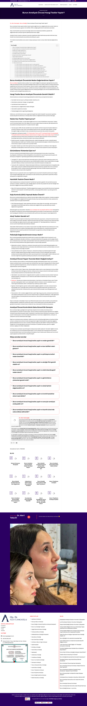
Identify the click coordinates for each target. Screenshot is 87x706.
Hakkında (40, 4)
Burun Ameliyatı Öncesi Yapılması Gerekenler (70, 663)
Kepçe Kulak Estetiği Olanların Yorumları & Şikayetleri (72, 624)
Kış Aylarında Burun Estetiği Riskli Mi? (28, 499)
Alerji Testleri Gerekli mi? (18, 56)
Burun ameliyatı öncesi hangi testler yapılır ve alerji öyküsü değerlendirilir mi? (30, 72)
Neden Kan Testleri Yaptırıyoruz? (19, 50)
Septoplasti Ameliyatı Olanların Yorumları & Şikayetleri (72, 619)
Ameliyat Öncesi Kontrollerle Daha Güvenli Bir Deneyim (25, 61)
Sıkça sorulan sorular (18, 62)
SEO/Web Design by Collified (55, 698)
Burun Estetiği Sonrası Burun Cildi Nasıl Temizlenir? (41, 483)
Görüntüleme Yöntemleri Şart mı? (19, 52)
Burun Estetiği (43, 10)
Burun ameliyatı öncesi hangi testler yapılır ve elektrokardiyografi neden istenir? (31, 69)
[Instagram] (11, 443)
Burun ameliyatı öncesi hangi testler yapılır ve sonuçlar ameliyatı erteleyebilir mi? (31, 75)
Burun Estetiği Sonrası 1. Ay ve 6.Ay (68, 688)
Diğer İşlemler (63, 4)
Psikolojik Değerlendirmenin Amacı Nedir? (21, 58)
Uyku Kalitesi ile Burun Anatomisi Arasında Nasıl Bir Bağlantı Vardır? (72, 641)
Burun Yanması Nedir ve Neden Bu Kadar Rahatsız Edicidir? (71, 674)
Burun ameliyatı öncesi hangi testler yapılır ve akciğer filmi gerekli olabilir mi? (30, 68)
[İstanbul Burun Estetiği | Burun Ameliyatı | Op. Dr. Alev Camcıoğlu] (29, 1)
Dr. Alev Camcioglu (14, 23)
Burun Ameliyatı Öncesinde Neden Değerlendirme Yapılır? (24, 47)
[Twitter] (14, 443)
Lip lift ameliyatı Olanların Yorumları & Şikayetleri (71, 622)
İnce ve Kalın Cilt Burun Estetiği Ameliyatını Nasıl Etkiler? (73, 652)
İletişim (75, 4)
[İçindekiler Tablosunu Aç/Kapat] (56, 45)
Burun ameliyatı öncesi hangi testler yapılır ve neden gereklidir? (28, 64)
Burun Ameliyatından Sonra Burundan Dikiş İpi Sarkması (73, 685)
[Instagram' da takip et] (28, 517)
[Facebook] (13, 443)
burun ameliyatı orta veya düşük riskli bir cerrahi (41, 209)
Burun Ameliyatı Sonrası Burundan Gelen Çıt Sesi (53, 465)
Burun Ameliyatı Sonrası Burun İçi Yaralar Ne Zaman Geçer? (72, 680)
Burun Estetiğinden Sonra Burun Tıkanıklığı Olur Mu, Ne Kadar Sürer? (41, 500)
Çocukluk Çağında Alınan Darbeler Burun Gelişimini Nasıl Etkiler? (72, 649)
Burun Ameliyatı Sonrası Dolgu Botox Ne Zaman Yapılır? (15, 500)
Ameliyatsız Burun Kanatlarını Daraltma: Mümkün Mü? (72, 677)
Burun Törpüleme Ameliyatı (53, 482)
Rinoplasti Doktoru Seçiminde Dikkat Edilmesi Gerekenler (70, 660)
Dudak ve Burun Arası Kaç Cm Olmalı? (69, 654)
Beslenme (13, 280)
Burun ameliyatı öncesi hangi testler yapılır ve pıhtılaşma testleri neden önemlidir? (31, 67)
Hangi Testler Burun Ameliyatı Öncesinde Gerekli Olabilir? (24, 48)
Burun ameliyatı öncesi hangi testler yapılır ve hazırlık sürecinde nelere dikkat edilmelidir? (33, 76)
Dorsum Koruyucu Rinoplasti (15, 464)
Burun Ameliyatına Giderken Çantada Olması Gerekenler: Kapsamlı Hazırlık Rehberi (70, 670)
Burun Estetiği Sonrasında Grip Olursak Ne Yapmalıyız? (72, 657)
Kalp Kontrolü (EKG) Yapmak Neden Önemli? (22, 55)
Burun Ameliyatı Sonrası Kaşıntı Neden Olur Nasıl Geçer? (28, 465)
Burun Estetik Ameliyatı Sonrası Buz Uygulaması (15, 483)
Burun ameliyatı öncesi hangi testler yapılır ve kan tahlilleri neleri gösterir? (30, 65)
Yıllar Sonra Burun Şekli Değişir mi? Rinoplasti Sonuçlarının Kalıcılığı (70, 645)
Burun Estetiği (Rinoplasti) (51, 4)
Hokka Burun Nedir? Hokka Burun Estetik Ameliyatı (28, 483)
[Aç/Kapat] (11, 340)
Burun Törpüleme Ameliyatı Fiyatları (53, 498)
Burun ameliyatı (14, 83)
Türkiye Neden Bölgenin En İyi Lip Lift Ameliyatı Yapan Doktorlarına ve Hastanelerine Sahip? (72, 627)
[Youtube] (16, 443)
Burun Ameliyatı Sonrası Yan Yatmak (68, 683)
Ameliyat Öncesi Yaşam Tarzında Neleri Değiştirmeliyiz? (24, 59)
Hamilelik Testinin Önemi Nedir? (19, 53)
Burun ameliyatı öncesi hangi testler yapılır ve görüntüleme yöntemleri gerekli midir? (32, 71)
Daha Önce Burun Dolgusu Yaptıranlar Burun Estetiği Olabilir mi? (72, 635)
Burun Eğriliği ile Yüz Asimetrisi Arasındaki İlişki (71, 638)
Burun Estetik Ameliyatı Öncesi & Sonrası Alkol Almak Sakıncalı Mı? (41, 466)
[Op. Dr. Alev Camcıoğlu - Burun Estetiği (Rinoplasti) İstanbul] (16, 5)
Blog (70, 4)
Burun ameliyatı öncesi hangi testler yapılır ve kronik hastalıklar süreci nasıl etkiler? (32, 74)
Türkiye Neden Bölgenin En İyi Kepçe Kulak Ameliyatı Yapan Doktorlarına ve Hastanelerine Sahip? (72, 631)
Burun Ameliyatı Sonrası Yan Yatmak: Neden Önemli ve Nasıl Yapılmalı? (72, 666)
